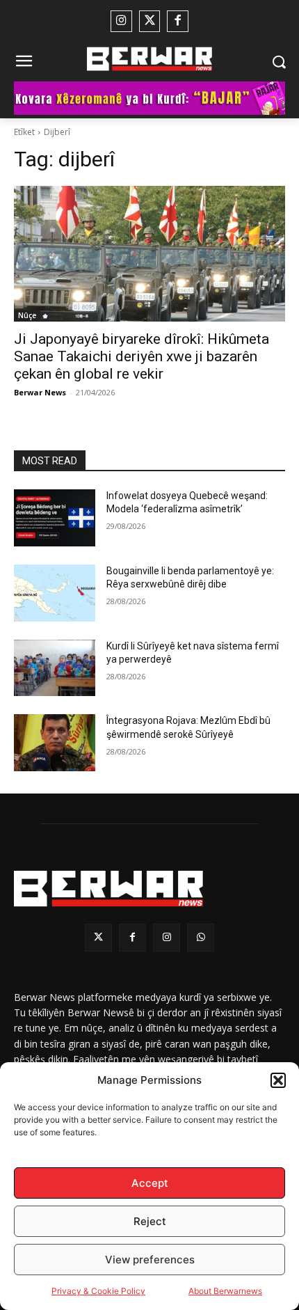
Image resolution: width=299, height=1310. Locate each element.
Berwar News (40, 392)
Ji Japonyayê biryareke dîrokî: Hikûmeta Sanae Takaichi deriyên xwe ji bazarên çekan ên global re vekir (141, 356)
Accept (149, 1183)
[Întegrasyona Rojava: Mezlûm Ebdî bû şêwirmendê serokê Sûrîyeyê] (54, 742)
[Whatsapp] (200, 937)
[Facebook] (177, 21)
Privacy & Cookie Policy (98, 1291)
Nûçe (27, 315)
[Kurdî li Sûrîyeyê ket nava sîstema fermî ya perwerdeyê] (54, 668)
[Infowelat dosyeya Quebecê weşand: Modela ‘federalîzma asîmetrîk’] (54, 517)
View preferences (150, 1259)
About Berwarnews (225, 1291)
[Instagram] (121, 21)
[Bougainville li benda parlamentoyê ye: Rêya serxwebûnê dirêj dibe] (54, 593)
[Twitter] (150, 21)
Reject (150, 1221)
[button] (278, 1080)
